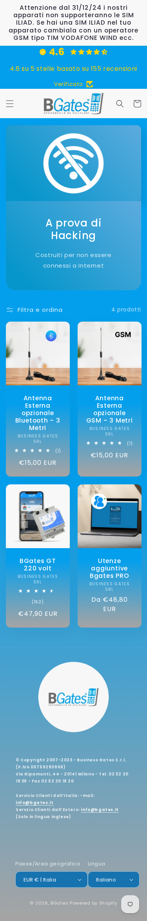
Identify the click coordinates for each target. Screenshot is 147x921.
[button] (9, 103)
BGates (59, 903)
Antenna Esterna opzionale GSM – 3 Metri (109, 409)
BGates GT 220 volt (38, 564)
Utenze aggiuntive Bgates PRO (109, 568)
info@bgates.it (34, 803)
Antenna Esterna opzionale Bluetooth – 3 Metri (37, 413)
